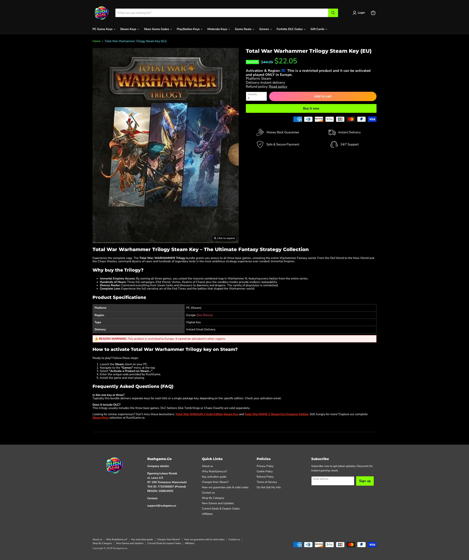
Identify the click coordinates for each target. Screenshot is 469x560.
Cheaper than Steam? (215, 482)
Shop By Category (213, 498)
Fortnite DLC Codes (290, 29)
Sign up (365, 481)
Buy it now (311, 108)
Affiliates (207, 514)
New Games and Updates (218, 503)
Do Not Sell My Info (269, 487)
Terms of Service (267, 482)
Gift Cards (318, 29)
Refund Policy (265, 477)
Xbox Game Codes (157, 29)
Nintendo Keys (217, 29)
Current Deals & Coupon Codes (221, 508)
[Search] (333, 13)
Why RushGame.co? (214, 471)
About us (207, 466)
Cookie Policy (265, 471)
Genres (264, 29)
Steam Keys (128, 29)
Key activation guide (214, 477)
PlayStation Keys (188, 29)
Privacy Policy (265, 466)
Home (97, 41)
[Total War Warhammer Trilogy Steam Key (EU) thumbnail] (97, 253)
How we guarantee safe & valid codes (225, 487)
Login (361, 12)
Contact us (208, 492)
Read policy (278, 86)
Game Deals (243, 29)
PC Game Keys (103, 29)
